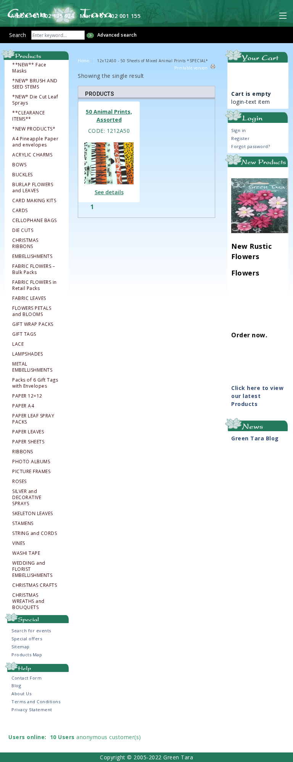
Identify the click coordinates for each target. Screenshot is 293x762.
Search (17, 35)
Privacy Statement (31, 709)
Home (83, 60)
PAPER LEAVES (28, 432)
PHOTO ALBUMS (31, 462)
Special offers (26, 638)
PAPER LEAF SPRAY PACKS (33, 419)
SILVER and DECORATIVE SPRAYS (26, 497)
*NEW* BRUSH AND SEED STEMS (35, 84)
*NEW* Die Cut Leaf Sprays (35, 100)
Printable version (191, 68)
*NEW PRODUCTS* (33, 129)
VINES (18, 543)
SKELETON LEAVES (32, 514)
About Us (21, 693)
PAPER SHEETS (28, 442)
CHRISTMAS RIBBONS (25, 243)
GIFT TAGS (24, 334)
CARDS (20, 211)
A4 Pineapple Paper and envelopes (35, 142)
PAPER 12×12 (27, 396)
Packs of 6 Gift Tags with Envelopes (35, 383)
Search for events (31, 630)
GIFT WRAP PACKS (32, 324)
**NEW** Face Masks (29, 68)
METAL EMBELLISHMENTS (32, 367)
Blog (16, 685)
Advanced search (117, 35)
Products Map (26, 654)
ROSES (19, 481)
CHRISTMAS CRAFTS (34, 585)
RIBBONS (22, 452)
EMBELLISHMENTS (32, 256)
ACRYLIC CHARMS (32, 155)
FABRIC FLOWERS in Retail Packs (34, 285)
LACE (18, 344)
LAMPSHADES (27, 354)
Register (240, 138)
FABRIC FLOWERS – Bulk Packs (33, 269)
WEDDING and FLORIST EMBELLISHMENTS (32, 569)
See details (109, 192)
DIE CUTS (22, 230)
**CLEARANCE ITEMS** (28, 116)
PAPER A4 (23, 406)
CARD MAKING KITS (34, 201)
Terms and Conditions (35, 701)
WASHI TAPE (26, 553)
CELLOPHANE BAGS (34, 220)
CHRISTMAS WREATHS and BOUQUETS (28, 601)
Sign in (238, 130)
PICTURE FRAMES (31, 472)
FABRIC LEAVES (29, 298)
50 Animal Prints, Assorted (109, 115)
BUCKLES (22, 175)
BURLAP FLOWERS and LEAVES (32, 188)
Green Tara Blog (255, 438)
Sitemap (20, 646)
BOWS (19, 165)
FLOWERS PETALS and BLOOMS (31, 311)
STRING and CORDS (34, 533)
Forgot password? (250, 146)
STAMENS (23, 523)
